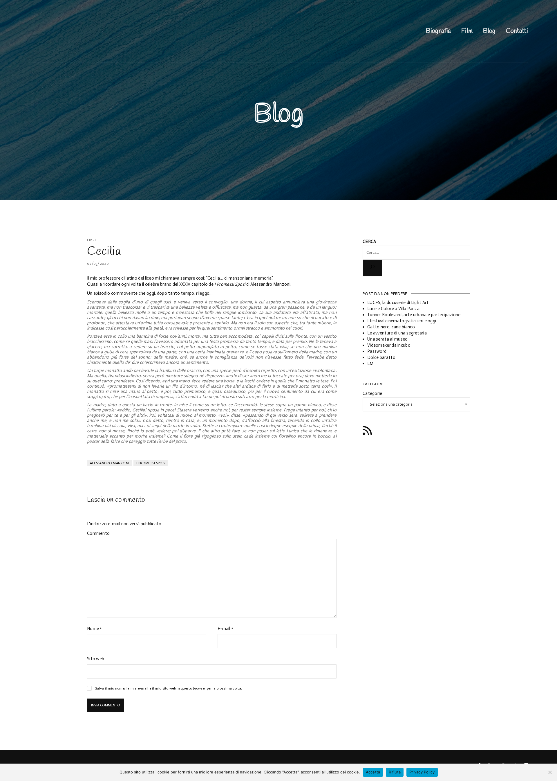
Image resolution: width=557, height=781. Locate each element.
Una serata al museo (387, 339)
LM (370, 363)
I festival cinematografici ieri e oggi (401, 320)
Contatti (517, 31)
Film (467, 31)
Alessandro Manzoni (109, 463)
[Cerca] (372, 268)
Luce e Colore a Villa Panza (393, 308)
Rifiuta (395, 772)
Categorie (372, 393)
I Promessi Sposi (150, 463)
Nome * (94, 628)
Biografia (438, 31)
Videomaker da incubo (388, 345)
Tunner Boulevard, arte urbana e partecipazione (414, 314)
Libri (91, 240)
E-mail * (225, 628)
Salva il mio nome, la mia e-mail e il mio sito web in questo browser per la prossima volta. (168, 688)
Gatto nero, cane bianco (391, 327)
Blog (489, 31)
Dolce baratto (381, 357)
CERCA (369, 241)
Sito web (95, 658)
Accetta (373, 772)
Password (376, 351)
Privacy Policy (422, 772)
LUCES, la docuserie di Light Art (398, 302)
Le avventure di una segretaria (397, 333)
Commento (98, 533)
